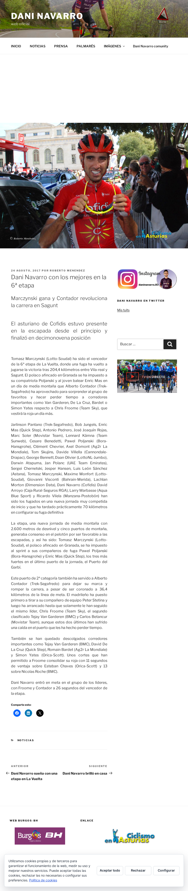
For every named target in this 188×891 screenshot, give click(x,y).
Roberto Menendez (67, 270)
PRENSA (61, 46)
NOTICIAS (37, 46)
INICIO (16, 46)
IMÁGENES (112, 46)
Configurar (166, 870)
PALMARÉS (86, 46)
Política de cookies (43, 880)
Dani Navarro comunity (150, 46)
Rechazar (138, 870)
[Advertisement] (94, 88)
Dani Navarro (47, 16)
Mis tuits (123, 310)
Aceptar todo (110, 870)
